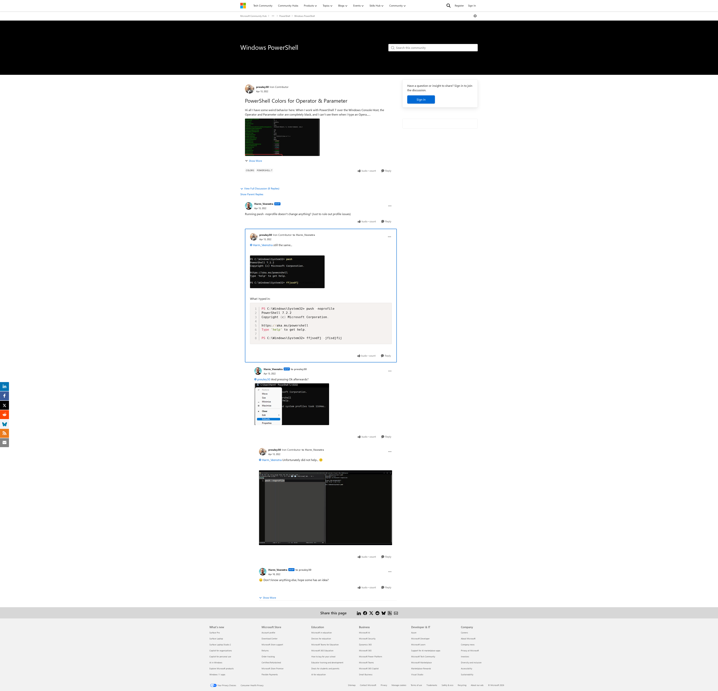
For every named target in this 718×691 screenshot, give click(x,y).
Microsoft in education (321, 632)
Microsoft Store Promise (272, 668)
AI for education (318, 674)
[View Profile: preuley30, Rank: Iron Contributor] (249, 89)
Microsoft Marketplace (421, 662)
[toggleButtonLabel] (475, 16)
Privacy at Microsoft (470, 650)
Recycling (462, 685)
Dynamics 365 (365, 644)
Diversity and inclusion (471, 662)
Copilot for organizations (220, 650)
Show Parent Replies (251, 194)
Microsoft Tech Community (423, 656)
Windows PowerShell (304, 15)
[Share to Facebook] (365, 613)
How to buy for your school (323, 656)
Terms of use (416, 685)
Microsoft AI (364, 632)
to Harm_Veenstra (304, 235)
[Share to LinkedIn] (359, 613)
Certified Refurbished (271, 662)
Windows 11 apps (217, 674)
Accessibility (466, 668)
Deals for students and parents (325, 668)
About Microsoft (468, 638)
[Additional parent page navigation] (273, 16)
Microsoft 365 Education (322, 650)
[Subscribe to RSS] (390, 613)
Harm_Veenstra (263, 204)
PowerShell (284, 15)
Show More (255, 161)
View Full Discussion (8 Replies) (261, 188)
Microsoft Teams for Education (325, 644)
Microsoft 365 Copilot (369, 668)
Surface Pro (214, 632)
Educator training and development (327, 662)
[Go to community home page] (243, 5)
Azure (413, 632)
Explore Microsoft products (221, 668)
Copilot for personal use (220, 656)
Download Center (269, 638)
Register (459, 5)
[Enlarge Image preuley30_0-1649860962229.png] (287, 271)
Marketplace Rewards (421, 668)
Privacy (384, 685)
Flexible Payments (270, 674)
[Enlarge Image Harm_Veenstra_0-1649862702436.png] (291, 404)
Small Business (365, 674)
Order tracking (268, 656)
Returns (265, 650)
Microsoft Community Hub (253, 15)
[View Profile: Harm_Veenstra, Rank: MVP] (248, 206)
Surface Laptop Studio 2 (220, 644)
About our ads (477, 685)
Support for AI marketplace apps (425, 650)
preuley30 (262, 87)
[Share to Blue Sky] (384, 613)
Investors (465, 656)
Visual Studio (417, 674)
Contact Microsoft (368, 685)
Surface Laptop (216, 638)
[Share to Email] (396, 613)
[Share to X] (371, 613)
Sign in (421, 99)
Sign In (472, 5)
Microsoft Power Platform (370, 656)
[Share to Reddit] (377, 613)
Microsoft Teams (366, 662)
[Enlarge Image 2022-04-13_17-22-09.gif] (325, 507)
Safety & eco (447, 685)
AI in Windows (215, 662)
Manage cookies (399, 685)
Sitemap (351, 685)
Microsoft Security (367, 638)
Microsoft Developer (420, 638)
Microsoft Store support (272, 644)
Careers (464, 632)
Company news (468, 644)
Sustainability (467, 674)
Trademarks (431, 685)
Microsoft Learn (418, 644)
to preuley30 (299, 369)
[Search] (448, 5)
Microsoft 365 (365, 650)
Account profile (268, 632)
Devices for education (321, 638)
